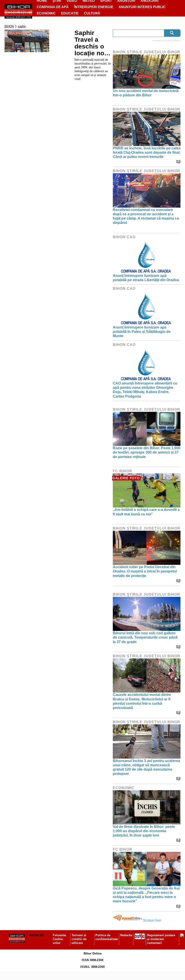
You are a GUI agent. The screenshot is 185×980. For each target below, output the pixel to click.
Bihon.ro (36, 935)
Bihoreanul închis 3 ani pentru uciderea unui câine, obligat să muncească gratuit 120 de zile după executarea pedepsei (146, 767)
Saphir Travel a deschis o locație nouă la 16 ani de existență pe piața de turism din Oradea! (93, 43)
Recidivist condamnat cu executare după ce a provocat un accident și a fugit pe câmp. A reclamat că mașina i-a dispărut (146, 216)
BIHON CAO (124, 237)
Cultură (92, 13)
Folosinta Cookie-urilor (59, 939)
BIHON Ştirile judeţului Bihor (146, 52)
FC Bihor (122, 471)
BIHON (9, 26)
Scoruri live (152, 920)
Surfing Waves (172, 40)
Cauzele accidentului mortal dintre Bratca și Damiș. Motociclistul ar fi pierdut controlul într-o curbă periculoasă (142, 701)
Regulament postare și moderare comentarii (161, 939)
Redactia (126, 935)
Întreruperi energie (93, 7)
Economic (46, 13)
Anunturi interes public (142, 7)
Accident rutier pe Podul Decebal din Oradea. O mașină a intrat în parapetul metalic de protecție (145, 571)
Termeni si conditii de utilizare (79, 939)
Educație (70, 13)
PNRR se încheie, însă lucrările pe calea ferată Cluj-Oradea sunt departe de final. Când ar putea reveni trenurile (146, 152)
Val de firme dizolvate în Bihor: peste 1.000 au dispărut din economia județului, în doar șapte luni (144, 831)
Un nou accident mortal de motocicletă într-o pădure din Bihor (146, 93)
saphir (22, 26)
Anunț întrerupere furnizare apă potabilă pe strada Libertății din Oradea (146, 278)
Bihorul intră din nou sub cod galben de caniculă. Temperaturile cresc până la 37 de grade (145, 637)
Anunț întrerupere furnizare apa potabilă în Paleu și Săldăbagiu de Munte (142, 331)
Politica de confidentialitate (106, 937)
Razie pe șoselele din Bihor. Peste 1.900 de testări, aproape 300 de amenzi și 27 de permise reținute (146, 452)
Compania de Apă (53, 7)
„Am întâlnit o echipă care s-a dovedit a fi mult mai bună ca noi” (146, 512)
